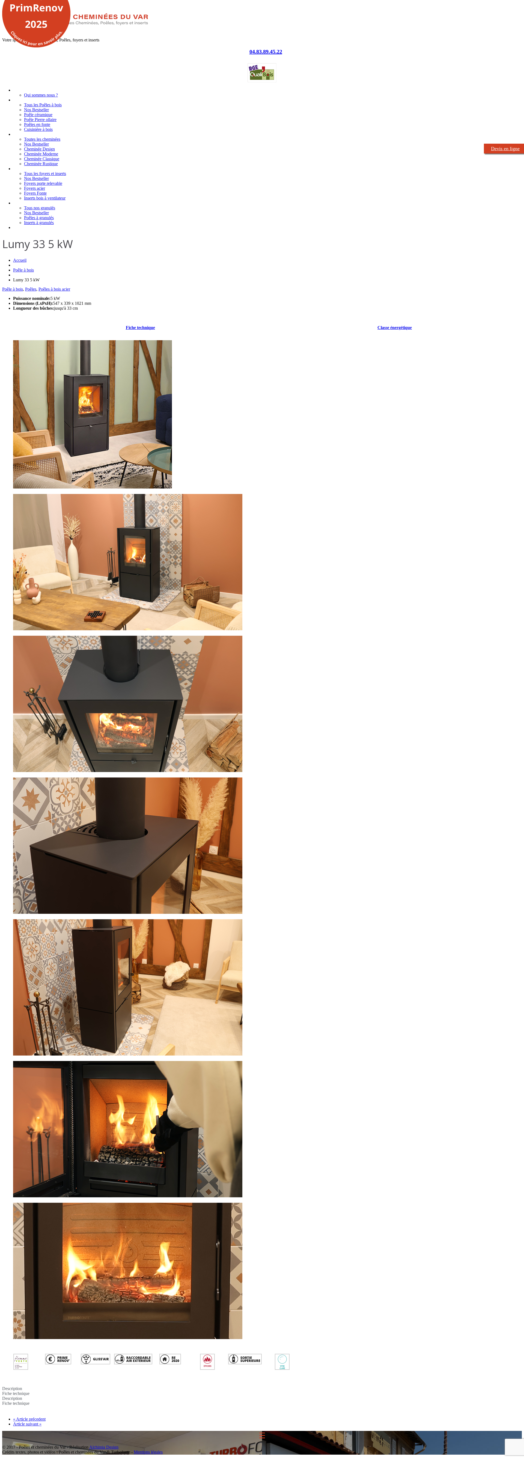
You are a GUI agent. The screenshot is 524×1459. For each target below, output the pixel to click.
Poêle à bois (23, 270)
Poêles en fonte (37, 124)
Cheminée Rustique (41, 163)
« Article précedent (29, 1419)
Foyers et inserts (28, 168)
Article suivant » (27, 1424)
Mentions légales (148, 1452)
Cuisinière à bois (38, 129)
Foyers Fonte (35, 193)
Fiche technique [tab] (15, 1393)
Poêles (30, 289)
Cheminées (23, 134)
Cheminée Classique (41, 158)
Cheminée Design (39, 149)
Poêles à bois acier (54, 289)
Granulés (21, 203)
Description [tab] (12, 1388)
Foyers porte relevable (43, 183)
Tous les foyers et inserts (45, 173)
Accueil (19, 90)
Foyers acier (34, 188)
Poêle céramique (38, 114)
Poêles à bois (25, 100)
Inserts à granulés (39, 222)
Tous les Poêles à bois (43, 105)
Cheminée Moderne (41, 154)
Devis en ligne (505, 148)
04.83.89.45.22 (265, 52)
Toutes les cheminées (42, 139)
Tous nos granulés (39, 208)
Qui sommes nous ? (41, 95)
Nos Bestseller (36, 109)
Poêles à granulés (39, 217)
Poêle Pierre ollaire (40, 119)
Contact (20, 227)
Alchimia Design (103, 1447)
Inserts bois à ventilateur (45, 198)
